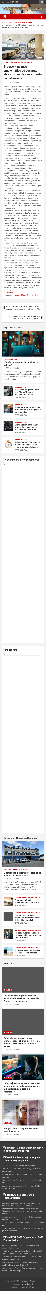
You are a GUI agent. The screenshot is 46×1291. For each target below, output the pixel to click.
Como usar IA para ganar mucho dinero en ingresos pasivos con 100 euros (27, 427)
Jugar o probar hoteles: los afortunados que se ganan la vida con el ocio (28, 409)
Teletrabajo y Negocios (15, 1160)
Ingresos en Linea (13, 327)
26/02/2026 (19, 956)
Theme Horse (26, 1284)
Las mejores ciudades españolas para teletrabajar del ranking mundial (27, 917)
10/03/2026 (19, 397)
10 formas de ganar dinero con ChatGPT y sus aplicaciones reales (27, 392)
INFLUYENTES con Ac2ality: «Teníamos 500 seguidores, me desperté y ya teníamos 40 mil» (24, 307)
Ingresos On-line (10, 359)
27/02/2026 (19, 940)
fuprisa (14, 295)
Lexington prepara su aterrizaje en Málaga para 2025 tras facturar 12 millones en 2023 (22, 317)
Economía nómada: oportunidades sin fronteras (28, 901)
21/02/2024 (8, 82)
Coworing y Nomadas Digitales (20, 838)
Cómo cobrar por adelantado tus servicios (18, 1166)
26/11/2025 (8, 1004)
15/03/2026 (8, 368)
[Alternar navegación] (5, 16)
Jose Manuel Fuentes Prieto (27, 295)
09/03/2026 (19, 415)
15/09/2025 (8, 1134)
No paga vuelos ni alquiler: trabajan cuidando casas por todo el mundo (28, 935)
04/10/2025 (8, 1095)
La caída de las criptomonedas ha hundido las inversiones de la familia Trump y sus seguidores (21, 998)
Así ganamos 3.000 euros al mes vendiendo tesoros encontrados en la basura (27, 444)
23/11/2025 (8, 1049)
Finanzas (8, 963)
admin (16, 82)
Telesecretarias (11, 1197)
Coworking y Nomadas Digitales (18, 63)
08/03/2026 (19, 432)
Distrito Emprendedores (16, 1150)
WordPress (30, 1287)
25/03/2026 (8, 879)
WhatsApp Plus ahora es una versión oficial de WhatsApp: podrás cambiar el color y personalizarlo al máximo (23, 1211)
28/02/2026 (19, 923)
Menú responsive (41, 2)
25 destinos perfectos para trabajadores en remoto (27, 951)
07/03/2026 (19, 450)
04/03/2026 (19, 905)
